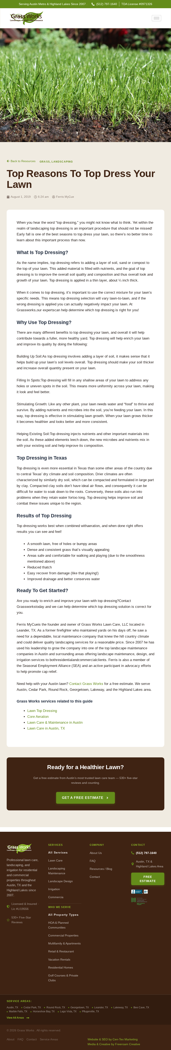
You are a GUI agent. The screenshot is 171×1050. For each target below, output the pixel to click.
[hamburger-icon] (156, 18)
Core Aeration (38, 717)
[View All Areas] (27, 1017)
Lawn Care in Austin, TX (46, 728)
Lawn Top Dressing (42, 711)
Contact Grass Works (86, 684)
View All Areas (15, 1017)
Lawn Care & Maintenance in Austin (55, 723)
